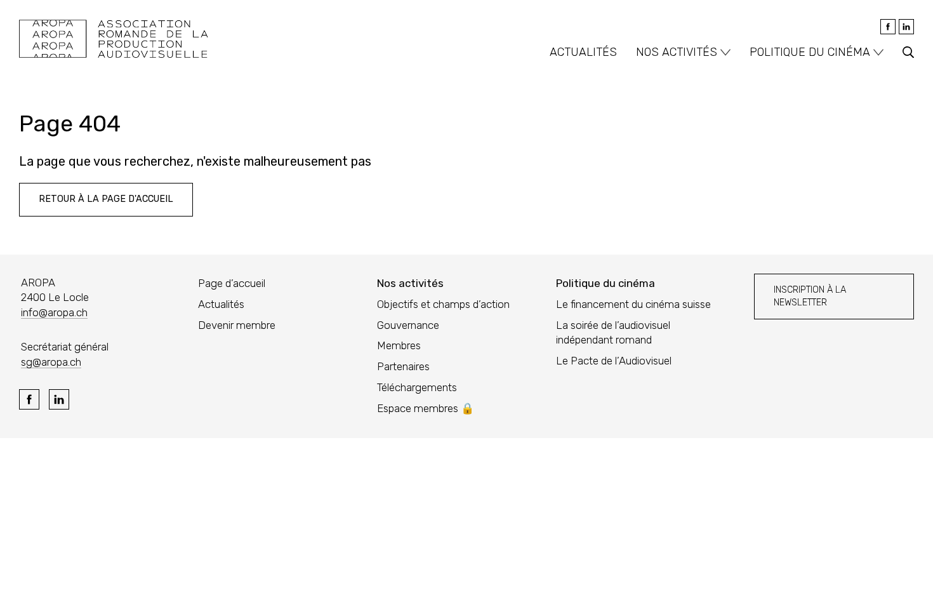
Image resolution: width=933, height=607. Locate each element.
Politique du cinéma (810, 52)
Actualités (583, 52)
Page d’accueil (231, 283)
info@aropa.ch (54, 312)
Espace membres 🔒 (425, 408)
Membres (399, 345)
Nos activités (676, 52)
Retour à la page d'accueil (106, 199)
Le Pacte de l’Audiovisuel (614, 360)
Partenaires (403, 366)
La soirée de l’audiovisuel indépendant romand (613, 333)
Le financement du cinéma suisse (633, 304)
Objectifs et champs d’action (443, 304)
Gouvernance (408, 325)
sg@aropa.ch (51, 362)
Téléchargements (417, 387)
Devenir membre (236, 325)
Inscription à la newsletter (810, 296)
